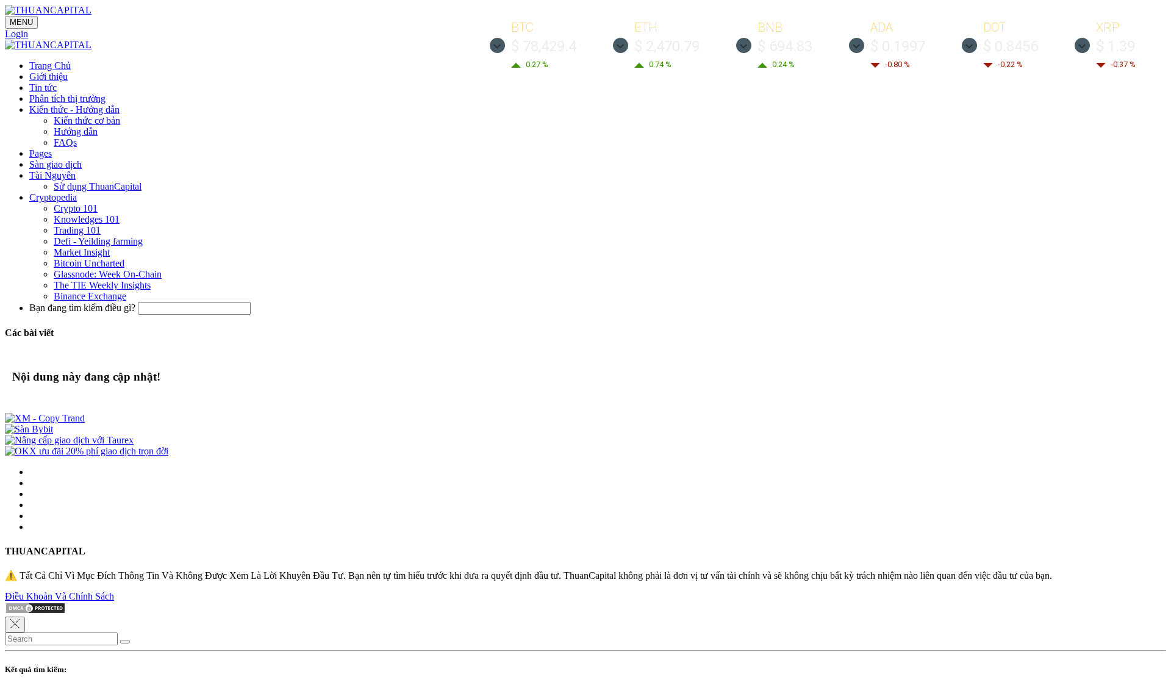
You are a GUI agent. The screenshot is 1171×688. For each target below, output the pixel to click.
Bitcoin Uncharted (89, 263)
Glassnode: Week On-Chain (108, 274)
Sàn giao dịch (55, 164)
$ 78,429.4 (543, 46)
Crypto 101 (76, 208)
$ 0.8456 (1010, 46)
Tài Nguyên (52, 175)
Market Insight (82, 252)
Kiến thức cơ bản (87, 120)
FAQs (65, 142)
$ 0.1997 (897, 46)
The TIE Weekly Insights (102, 285)
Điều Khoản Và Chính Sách (59, 596)
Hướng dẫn (76, 131)
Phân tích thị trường (67, 98)
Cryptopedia (53, 197)
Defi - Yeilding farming (98, 241)
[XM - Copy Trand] (45, 418)
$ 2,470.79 (667, 46)
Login (16, 34)
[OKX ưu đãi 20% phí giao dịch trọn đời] (86, 451)
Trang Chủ (50, 65)
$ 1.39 (1115, 46)
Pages (40, 153)
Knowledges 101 (87, 219)
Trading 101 (77, 230)
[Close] (15, 624)
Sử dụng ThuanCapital (97, 186)
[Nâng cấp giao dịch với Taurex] (69, 440)
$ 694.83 (784, 46)
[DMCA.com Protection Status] (35, 611)
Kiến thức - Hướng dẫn (74, 109)
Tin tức (43, 87)
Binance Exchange (90, 296)
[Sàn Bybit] (29, 429)
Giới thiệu (48, 76)
